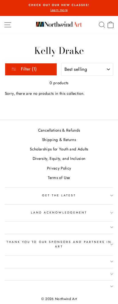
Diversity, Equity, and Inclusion (59, 158)
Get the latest (59, 195)
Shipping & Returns (59, 139)
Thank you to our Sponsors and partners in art (59, 244)
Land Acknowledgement (59, 212)
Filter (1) (28, 69)
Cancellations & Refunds (59, 130)
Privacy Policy (59, 168)
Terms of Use (59, 177)
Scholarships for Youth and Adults (59, 149)
